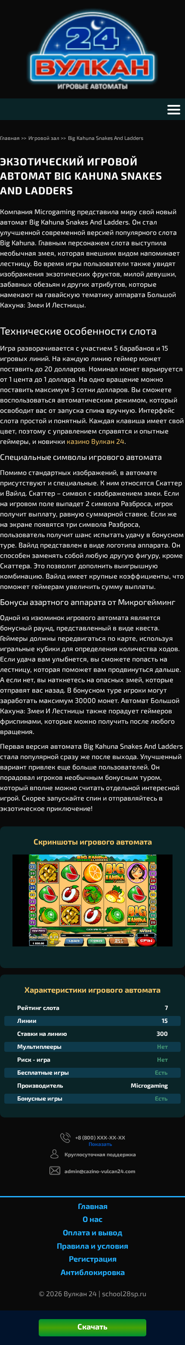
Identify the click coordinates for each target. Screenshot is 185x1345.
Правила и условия (92, 1245)
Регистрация (93, 1258)
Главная (93, 1206)
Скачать (92, 1326)
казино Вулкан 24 (95, 441)
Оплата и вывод (92, 1232)
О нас (92, 1219)
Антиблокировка (93, 1272)
